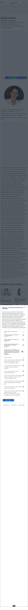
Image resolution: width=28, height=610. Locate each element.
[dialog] (14, 457)
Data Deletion (6, 405)
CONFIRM (8, 400)
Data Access (14, 405)
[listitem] (14, 332)
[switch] (23, 335)
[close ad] (14, 606)
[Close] (25, 307)
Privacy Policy (22, 405)
